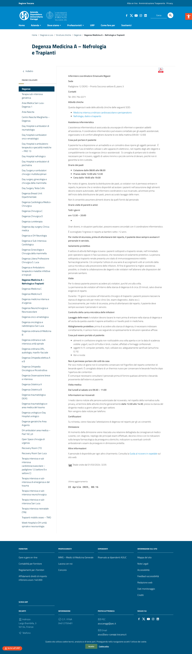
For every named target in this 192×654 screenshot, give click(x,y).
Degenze (77, 35)
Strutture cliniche (63, 35)
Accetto (91, 646)
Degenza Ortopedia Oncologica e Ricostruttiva (34, 368)
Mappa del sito (144, 557)
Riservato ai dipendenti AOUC (112, 557)
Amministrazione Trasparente (152, 3)
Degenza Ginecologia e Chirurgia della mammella (34, 251)
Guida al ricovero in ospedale (143, 453)
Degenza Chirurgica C (32, 211)
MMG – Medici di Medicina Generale (75, 557)
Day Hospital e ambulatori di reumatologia (35, 127)
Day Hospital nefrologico (34, 156)
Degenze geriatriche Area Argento (34, 423)
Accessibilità (143, 570)
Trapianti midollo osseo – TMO (36, 517)
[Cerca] (170, 15)
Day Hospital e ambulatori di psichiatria (35, 163)
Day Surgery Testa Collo (33, 188)
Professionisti (74, 25)
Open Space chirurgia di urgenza (33, 441)
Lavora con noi (65, 563)
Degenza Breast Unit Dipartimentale (32, 195)
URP (92, 25)
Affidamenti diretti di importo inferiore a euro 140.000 (33, 578)
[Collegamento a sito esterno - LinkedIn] (145, 15)
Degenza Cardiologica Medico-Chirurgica (36, 204)
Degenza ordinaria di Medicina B (36, 332)
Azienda (35, 25)
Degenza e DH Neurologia (34, 235)
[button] (188, 16)
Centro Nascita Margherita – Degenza (36, 119)
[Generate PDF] (160, 70)
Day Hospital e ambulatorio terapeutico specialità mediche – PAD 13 (36, 147)
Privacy (169, 3)
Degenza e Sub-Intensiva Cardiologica (34, 242)
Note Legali (142, 563)
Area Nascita (28, 112)
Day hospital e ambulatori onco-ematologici (34, 136)
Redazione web (144, 582)
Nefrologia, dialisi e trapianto (87, 116)
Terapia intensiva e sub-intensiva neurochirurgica (34, 492)
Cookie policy (104, 646)
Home (22, 25)
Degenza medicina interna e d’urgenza (35, 301)
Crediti (140, 595)
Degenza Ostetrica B (32, 389)
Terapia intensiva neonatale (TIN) (35, 510)
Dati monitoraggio (146, 589)
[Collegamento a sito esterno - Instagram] (140, 15)
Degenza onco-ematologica (35, 317)
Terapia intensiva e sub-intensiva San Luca (33, 501)
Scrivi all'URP (14, 648)
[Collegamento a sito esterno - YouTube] (136, 15)
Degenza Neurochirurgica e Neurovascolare (35, 309)
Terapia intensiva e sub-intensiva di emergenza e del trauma (36, 482)
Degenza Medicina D (32, 294)
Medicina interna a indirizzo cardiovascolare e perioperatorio (102, 112)
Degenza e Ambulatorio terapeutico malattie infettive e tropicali (36, 271)
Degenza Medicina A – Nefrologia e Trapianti (33, 281)
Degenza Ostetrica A (32, 384)
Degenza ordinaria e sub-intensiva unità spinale (34, 341)
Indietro (29, 71)
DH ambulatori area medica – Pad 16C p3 (36, 432)
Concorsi (62, 570)
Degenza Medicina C (32, 288)
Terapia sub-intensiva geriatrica (32, 96)
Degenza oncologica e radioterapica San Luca (33, 324)
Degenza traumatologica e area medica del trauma (34, 405)
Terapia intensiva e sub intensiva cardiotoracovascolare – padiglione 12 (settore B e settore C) (34, 466)
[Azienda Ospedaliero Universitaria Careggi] (43, 15)
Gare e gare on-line (28, 557)
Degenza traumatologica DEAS (34, 396)
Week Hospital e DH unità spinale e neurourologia (34, 524)
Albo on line (132, 3)
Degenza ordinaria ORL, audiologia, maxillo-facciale (35, 350)
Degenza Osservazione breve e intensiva (36, 377)
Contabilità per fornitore (30, 563)
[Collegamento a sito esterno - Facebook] (126, 15)
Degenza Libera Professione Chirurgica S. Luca (35, 260)
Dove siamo (53, 25)
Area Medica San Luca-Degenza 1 (33, 104)
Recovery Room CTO (32, 448)
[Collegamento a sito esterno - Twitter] (131, 15)
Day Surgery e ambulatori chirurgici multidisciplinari (34, 172)
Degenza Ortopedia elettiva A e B (36, 359)
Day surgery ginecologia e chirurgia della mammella (34, 181)
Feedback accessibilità (148, 576)
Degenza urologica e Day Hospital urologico (34, 414)
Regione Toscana (26, 3)
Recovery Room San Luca (34, 453)
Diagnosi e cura (46, 35)
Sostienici (126, 25)
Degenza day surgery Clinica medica (35, 228)
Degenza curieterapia (32, 221)
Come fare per (108, 25)
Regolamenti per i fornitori (31, 570)
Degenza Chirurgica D (32, 216)
